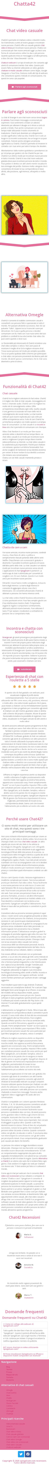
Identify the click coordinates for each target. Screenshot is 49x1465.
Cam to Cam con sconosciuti (18, 1437)
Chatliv (9, 1398)
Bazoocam (10, 1429)
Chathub (9, 1413)
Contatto (9, 1377)
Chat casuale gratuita (14, 1434)
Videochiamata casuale (15, 1424)
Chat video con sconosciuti (17, 1442)
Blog (8, 1367)
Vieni (8, 1395)
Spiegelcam (25, 571)
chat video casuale (29, 841)
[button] (24, 1325)
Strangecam (7, 637)
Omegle (9, 1390)
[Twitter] (21, 1454)
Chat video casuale (14, 1444)
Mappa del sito (12, 1375)
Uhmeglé (10, 1411)
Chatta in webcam (8, 62)
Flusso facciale (12, 1403)
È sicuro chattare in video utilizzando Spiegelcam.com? (20, 1348)
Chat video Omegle (14, 1439)
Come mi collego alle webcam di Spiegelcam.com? (18, 1325)
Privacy (9, 1372)
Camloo (9, 1406)
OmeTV (9, 1426)
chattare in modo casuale (11, 70)
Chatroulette (11, 1393)
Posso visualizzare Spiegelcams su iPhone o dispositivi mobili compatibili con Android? (23, 1355)
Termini (9, 1370)
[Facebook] (28, 1454)
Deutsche (10, 1380)
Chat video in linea (13, 1431)
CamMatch (10, 1408)
